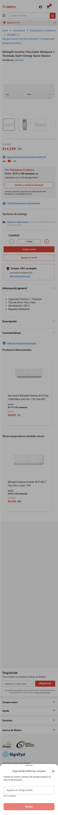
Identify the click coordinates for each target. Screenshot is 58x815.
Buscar (29, 806)
